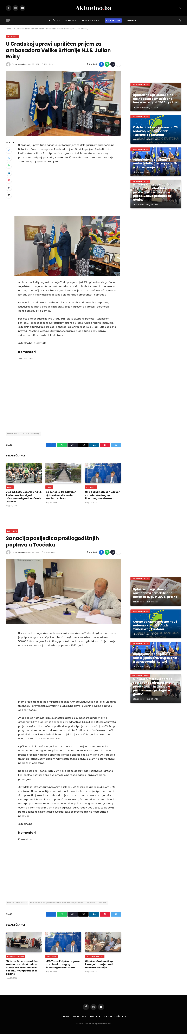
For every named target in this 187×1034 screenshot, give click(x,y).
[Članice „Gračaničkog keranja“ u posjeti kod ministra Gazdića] (103, 942)
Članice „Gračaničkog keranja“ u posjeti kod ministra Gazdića (99, 964)
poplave (91, 902)
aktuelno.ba (20, 64)
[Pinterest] (9, 180)
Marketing (79, 1016)
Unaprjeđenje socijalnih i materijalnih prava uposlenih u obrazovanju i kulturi (155, 163)
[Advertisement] (67, 189)
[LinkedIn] (9, 173)
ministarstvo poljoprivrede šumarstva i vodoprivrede (56, 902)
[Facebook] (9, 150)
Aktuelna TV (89, 20)
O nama (65, 1016)
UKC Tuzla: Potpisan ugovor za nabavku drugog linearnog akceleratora (102, 495)
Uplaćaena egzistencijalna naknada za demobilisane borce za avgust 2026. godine (155, 98)
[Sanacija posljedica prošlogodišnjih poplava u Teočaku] (63, 591)
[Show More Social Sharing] (118, 64)
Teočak (102, 902)
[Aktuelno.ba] (93, 8)
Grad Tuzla (12, 36)
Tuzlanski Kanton (140, 84)
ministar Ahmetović (17, 902)
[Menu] (8, 20)
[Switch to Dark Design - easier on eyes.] (179, 8)
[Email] (9, 195)
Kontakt (132, 20)
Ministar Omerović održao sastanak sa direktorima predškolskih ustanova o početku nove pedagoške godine (152, 192)
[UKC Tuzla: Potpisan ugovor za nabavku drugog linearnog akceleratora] (103, 473)
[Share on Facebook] (101, 64)
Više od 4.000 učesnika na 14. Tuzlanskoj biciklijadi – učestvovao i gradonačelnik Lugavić (23, 496)
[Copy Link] (112, 64)
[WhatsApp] (9, 165)
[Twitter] (9, 158)
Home (8, 29)
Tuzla (9, 487)
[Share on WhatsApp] (107, 64)
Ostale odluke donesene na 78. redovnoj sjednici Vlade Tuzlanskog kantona (155, 131)
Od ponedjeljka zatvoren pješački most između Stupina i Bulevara (60, 495)
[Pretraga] (179, 20)
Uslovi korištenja (115, 1016)
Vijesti (69, 20)
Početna (54, 20)
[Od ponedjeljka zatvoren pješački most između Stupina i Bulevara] (63, 473)
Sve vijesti (91, 487)
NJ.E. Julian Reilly (31, 433)
